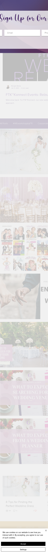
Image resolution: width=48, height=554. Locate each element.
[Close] (44, 532)
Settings (23, 549)
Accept (23, 544)
